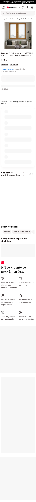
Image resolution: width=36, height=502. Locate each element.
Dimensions (14, 65)
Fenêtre (30, 19)
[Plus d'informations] (15, 71)
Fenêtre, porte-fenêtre (21, 19)
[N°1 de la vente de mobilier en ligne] (13, 7)
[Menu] (3, 6)
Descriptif (4, 65)
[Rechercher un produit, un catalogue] (3, 13)
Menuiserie (10, 19)
